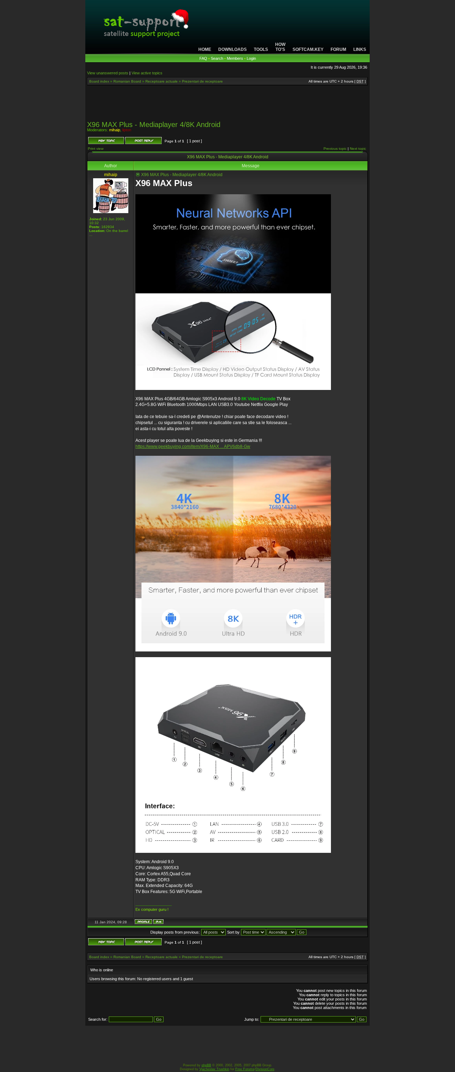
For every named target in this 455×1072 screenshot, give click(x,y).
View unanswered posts (107, 73)
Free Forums (245, 1069)
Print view (95, 148)
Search (217, 58)
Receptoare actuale (161, 81)
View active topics (147, 73)
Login (251, 58)
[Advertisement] (227, 105)
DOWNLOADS (232, 49)
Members (235, 58)
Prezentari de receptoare (202, 81)
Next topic (358, 148)
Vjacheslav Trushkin (214, 1069)
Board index (99, 81)
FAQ (203, 58)
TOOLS (261, 49)
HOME (204, 49)
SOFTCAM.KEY (308, 49)
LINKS (359, 49)
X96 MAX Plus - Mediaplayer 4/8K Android (153, 124)
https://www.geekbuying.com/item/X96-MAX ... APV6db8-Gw (192, 446)
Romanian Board (127, 81)
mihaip (114, 130)
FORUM (338, 49)
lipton (126, 130)
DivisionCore (265, 1069)
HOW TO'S (280, 47)
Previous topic (335, 148)
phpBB (206, 1065)
